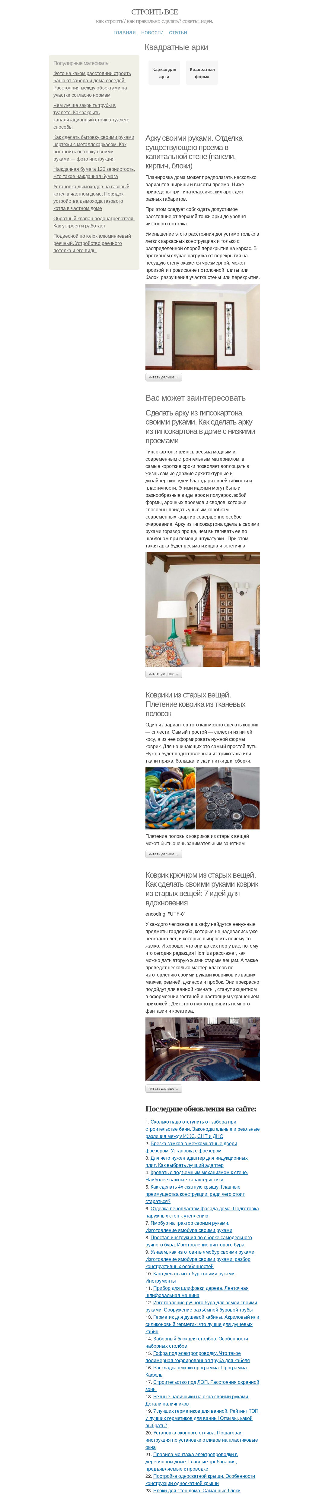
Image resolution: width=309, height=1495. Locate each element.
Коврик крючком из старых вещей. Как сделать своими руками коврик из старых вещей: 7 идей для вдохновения (201, 888)
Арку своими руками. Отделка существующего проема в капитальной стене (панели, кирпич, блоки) (193, 151)
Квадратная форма (202, 72)
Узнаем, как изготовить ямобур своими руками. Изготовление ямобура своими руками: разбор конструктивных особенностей (200, 1259)
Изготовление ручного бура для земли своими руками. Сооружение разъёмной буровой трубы (201, 1306)
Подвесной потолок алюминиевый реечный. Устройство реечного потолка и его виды (92, 243)
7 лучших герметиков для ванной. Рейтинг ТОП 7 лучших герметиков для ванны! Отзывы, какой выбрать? (202, 1418)
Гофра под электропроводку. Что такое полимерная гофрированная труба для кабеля (197, 1356)
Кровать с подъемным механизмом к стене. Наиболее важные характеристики (196, 1176)
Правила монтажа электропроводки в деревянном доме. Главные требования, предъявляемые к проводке (191, 1461)
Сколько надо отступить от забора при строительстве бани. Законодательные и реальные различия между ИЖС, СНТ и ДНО (202, 1128)
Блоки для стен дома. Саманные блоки (197, 1490)
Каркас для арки (164, 72)
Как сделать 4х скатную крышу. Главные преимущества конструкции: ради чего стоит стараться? (195, 1194)
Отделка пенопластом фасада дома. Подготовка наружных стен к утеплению (202, 1212)
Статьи (178, 31)
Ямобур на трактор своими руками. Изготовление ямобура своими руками (188, 1226)
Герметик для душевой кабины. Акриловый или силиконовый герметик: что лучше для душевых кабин (202, 1324)
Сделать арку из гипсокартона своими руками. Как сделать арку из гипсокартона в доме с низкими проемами (200, 426)
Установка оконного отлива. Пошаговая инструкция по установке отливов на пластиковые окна (201, 1439)
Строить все (154, 11)
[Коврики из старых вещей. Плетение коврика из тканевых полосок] (202, 798)
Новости (152, 31)
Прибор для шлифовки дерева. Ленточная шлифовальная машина (197, 1291)
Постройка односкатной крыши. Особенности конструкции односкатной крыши (200, 1479)
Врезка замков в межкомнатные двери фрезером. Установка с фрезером (191, 1147)
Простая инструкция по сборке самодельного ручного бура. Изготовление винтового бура (198, 1241)
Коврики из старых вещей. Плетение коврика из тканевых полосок (195, 704)
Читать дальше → (164, 377)
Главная (124, 31)
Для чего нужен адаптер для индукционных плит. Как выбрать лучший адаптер (196, 1161)
